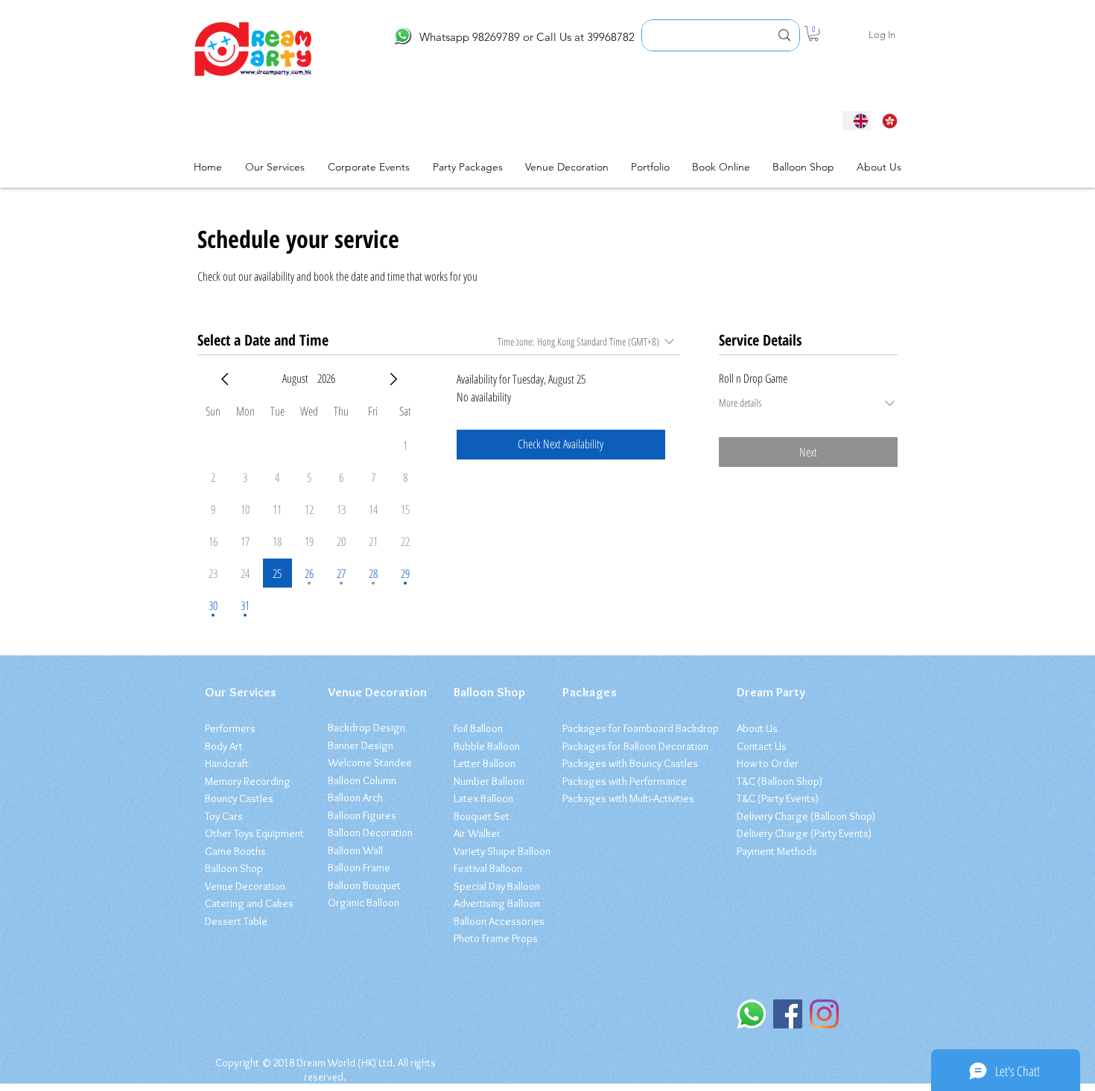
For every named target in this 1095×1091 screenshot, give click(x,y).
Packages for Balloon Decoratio (632, 746)
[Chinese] (885, 120)
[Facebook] (787, 1013)
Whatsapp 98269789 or (476, 37)
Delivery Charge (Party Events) (804, 833)
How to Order (768, 763)
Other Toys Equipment (254, 833)
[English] (856, 120)
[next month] (393, 379)
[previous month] (225, 379)
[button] (813, 33)
